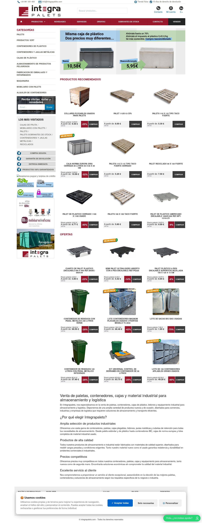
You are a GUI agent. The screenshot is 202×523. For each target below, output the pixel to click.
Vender (177, 22)
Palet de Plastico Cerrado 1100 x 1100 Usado (79, 215)
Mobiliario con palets (29, 86)
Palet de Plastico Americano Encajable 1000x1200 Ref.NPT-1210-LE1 (165, 216)
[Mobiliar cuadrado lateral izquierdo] (35, 213)
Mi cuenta (171, 11)
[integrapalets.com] (39, 10)
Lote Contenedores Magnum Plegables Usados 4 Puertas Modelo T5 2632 (122, 321)
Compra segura (38, 153)
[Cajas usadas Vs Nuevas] (122, 51)
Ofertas (101, 22)
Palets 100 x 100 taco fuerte (123, 214)
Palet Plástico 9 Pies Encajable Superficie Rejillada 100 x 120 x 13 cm (166, 270)
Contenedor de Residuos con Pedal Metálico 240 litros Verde (79, 321)
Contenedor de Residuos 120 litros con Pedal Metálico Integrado (79, 371)
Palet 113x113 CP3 (123, 113)
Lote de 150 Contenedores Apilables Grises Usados (166, 370)
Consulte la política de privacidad (29, 112)
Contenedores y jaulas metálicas (36, 52)
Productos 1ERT (25, 40)
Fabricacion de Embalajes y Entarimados (32, 73)
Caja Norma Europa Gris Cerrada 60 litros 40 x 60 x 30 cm (79, 166)
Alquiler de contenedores (31, 92)
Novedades (60, 22)
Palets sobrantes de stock (35, 134)
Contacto (158, 11)
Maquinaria (23, 80)
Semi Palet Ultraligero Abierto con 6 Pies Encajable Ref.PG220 (123, 269)
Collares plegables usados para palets (79, 114)
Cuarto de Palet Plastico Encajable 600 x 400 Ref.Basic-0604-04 (79, 270)
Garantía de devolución (38, 158)
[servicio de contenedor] (35, 243)
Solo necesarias (146, 503)
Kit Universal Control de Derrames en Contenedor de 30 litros (122, 371)
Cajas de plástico (27, 57)
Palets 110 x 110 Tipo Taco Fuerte (165, 114)
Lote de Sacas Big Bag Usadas (166, 319)
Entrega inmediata (38, 164)
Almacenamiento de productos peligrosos (34, 65)
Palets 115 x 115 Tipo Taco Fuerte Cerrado (122, 165)
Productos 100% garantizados (38, 169)
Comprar (93, 124)
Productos (37, 22)
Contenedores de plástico (31, 46)
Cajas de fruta (28, 124)
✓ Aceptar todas (120, 503)
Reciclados (26, 144)
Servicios (82, 22)
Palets (20, 34)
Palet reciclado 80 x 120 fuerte (166, 164)
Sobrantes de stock (128, 22)
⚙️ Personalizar (170, 503)
